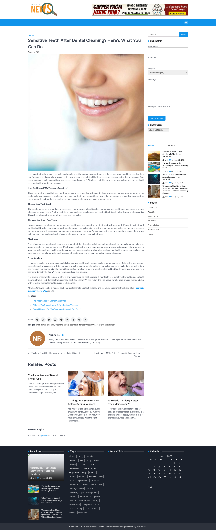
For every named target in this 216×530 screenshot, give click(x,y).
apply (81, 456)
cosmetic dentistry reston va (83, 324)
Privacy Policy (153, 225)
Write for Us (153, 216)
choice (91, 464)
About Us (151, 212)
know (85, 484)
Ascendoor (119, 526)
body (89, 460)
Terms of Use (153, 229)
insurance (94, 480)
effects (92, 472)
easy (84, 472)
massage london (76, 488)
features (92, 476)
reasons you (84, 500)
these (71, 508)
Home (150, 234)
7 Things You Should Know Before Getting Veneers (55, 305)
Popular (171, 145)
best (82, 460)
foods (71, 480)
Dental (31, 36)
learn (93, 484)
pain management (89, 492)
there (97, 504)
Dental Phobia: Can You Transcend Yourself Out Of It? (57, 309)
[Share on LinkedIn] (49, 319)
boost (96, 460)
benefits (72, 460)
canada (72, 464)
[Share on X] (43, 319)
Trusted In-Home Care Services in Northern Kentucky (172, 154)
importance (82, 480)
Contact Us (152, 207)
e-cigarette (74, 472)
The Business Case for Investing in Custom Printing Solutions (175, 165)
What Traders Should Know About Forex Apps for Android (174, 177)
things (80, 508)
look (101, 484)
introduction (74, 484)
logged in (44, 435)
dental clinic (74, 468)
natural (90, 488)
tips (87, 508)
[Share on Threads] (79, 319)
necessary (73, 492)
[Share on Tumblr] (73, 319)
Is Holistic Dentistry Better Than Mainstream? (123, 402)
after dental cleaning (45, 324)
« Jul (150, 487)
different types (89, 468)
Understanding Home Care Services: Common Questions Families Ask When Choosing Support (175, 189)
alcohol (72, 456)
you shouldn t (84, 512)
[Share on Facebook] (37, 319)
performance (85, 496)
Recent (151, 145)
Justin (166, 160)
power (97, 496)
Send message (157, 118)
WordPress (141, 526)
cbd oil (82, 464)
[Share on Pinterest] (61, 319)
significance (74, 504)
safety (95, 500)
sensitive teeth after (105, 324)
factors (72, 476)
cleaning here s (62, 324)
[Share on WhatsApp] (55, 319)
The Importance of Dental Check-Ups (49, 301)
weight (72, 512)
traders (95, 508)
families (81, 476)
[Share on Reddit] (67, 319)
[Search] (186, 22)
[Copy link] (85, 319)
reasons (72, 500)
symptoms (87, 504)
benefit (90, 456)
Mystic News (91, 526)
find (100, 476)
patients (72, 496)
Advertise (152, 221)
